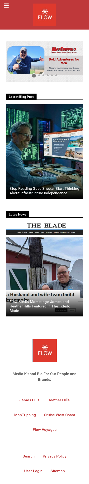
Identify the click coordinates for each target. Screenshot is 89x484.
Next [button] (77, 61)
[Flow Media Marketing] (44, 15)
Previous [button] (12, 61)
